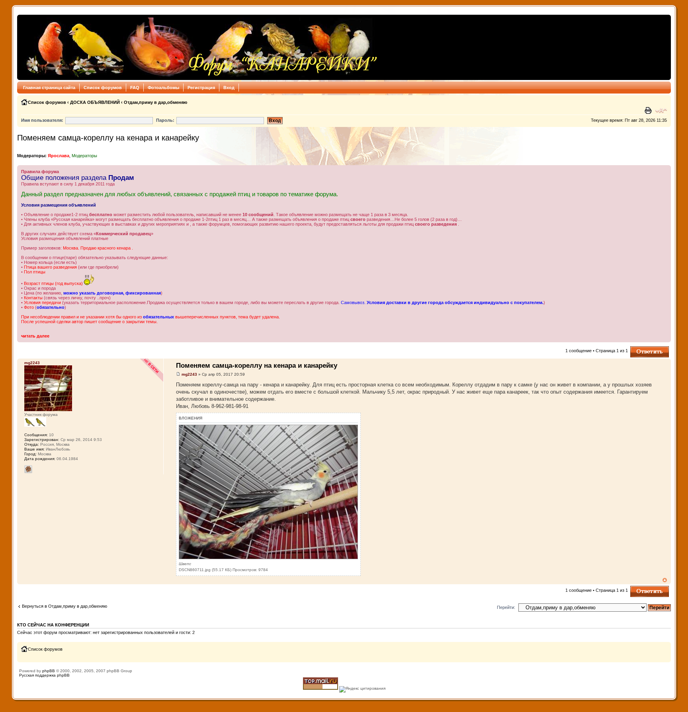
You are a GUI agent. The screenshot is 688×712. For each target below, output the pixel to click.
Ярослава (58, 155)
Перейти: (506, 607)
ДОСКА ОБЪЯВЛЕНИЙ (95, 102)
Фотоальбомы (163, 87)
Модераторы (84, 155)
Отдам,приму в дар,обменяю (155, 102)
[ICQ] (28, 469)
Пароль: (165, 120)
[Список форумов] (199, 47)
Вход (229, 87)
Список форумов (103, 87)
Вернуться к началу (665, 580)
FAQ (134, 87)
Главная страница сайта (49, 87)
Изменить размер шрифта (661, 110)
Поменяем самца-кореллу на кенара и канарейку (108, 137)
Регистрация (201, 87)
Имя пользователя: (42, 120)
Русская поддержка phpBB (44, 675)
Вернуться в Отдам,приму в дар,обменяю (64, 606)
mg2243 (189, 374)
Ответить (639, 348)
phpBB (48, 671)
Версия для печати (649, 110)
